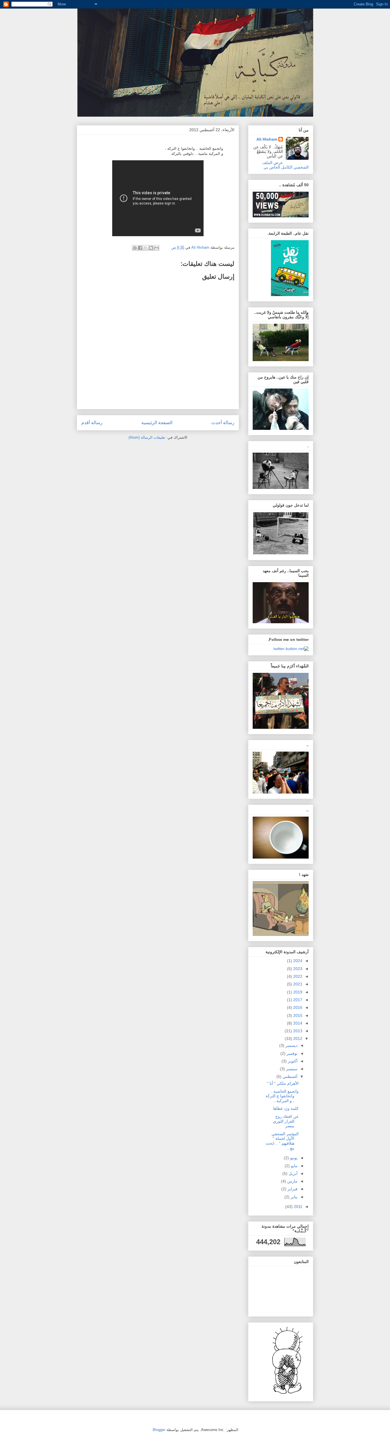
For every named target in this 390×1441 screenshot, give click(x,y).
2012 (297, 1038)
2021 (297, 984)
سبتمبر (291, 1068)
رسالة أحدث (222, 422)
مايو (293, 1165)
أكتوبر (292, 1061)
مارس (291, 1181)
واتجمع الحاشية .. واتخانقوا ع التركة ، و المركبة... (282, 1096)
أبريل (292, 1173)
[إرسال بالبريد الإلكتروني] (156, 248)
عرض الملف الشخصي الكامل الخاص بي (285, 164)
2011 (297, 1206)
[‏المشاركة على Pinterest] (135, 248)
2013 (297, 1031)
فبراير (291, 1189)
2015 (297, 1015)
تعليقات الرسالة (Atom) (146, 437)
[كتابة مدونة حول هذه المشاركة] (151, 248)
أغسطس (289, 1076)
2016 (297, 1007)
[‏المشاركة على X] (145, 248)
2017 (297, 999)
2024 (297, 960)
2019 (297, 992)
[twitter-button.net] (291, 648)
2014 (297, 1023)
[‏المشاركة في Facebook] (140, 248)
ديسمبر (290, 1045)
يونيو (293, 1157)
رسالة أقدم (91, 422)
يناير (293, 1197)
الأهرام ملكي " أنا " (283, 1083)
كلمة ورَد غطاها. (285, 1108)
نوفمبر (291, 1053)
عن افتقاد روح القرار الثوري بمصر (286, 1121)
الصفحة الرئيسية (156, 422)
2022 (297, 976)
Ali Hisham (266, 139)
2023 (297, 968)
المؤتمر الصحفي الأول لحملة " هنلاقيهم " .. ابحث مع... (282, 1141)
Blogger (159, 1430)
